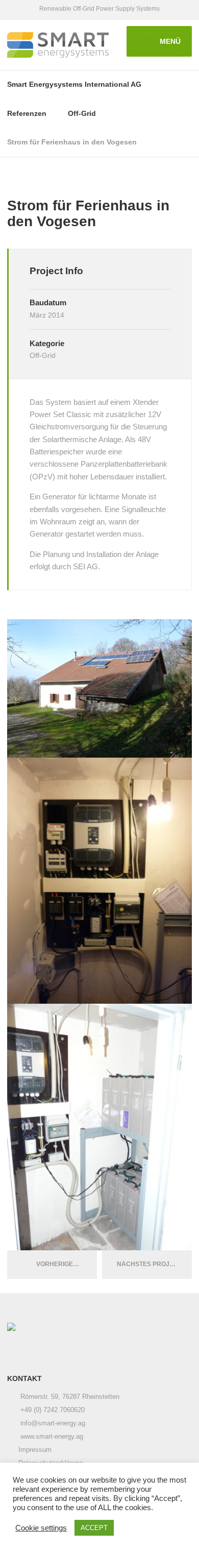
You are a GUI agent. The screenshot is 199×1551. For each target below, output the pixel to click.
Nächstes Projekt (151, 1264)
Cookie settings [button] (41, 1528)
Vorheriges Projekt (64, 1264)
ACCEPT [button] (94, 1528)
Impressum (35, 1449)
